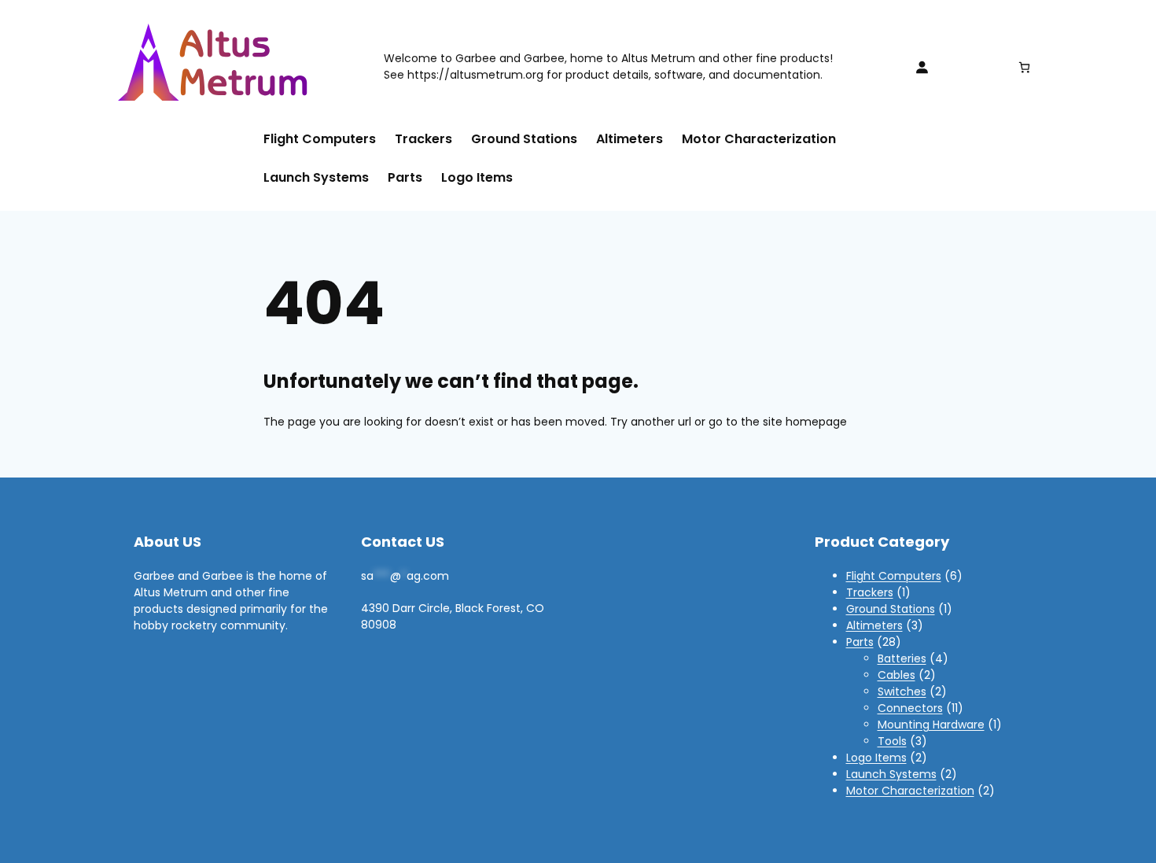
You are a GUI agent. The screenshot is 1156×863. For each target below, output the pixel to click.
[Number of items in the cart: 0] (1024, 67)
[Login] (921, 67)
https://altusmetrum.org (475, 75)
